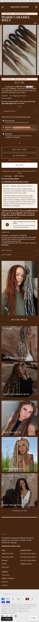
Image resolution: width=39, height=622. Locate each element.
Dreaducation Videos (28, 557)
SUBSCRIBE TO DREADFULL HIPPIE (20, 608)
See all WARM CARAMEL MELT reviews (15, 182)
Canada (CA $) (7, 594)
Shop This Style (7, 557)
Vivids (4, 564)
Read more (5, 245)
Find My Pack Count (28, 553)
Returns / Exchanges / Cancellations (15, 610)
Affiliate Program (8, 578)
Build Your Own (8, 553)
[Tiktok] (7, 616)
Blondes (5, 560)
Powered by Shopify (8, 613)
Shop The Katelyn (13, 469)
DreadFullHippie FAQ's (16, 606)
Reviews (5, 582)
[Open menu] (4, 7)
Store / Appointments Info (27, 605)
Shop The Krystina (13, 505)
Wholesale (5, 608)
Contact (5, 585)
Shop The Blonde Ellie (15, 358)
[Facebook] (2, 616)
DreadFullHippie (8, 605)
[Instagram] (11, 616)
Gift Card (5, 567)
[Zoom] (6, 71)
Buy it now (19, 165)
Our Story (5, 575)
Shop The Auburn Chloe (16, 394)
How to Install (7, 250)
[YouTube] (16, 616)
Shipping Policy (26, 564)
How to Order (6, 255)
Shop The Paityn (12, 432)
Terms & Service (18, 611)
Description (6, 232)
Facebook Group (30, 606)
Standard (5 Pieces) (9, 111)
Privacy (27, 611)
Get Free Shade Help (28, 560)
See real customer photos (10, 179)
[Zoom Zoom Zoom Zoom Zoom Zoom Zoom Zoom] (19, 50)
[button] (19, 87)
